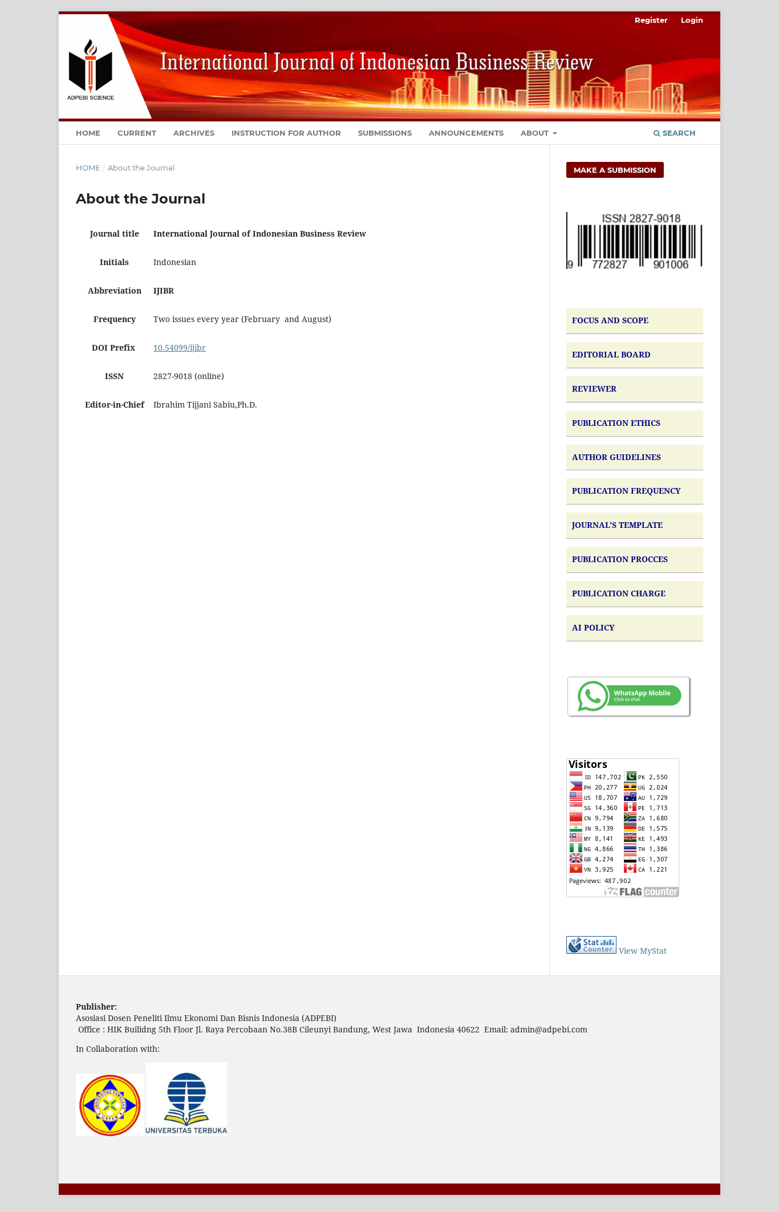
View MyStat (643, 950)
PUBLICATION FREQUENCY (626, 490)
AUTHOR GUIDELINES (616, 457)
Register (651, 20)
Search (678, 132)
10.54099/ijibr (179, 347)
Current (136, 132)
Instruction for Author (286, 132)
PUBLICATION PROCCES (620, 559)
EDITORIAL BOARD (611, 354)
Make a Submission (615, 169)
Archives (193, 132)
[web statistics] (591, 950)
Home (88, 132)
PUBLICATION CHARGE (619, 593)
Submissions (385, 132)
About (536, 132)
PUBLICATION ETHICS (616, 422)
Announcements (466, 132)
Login (692, 20)
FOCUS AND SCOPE (610, 320)
